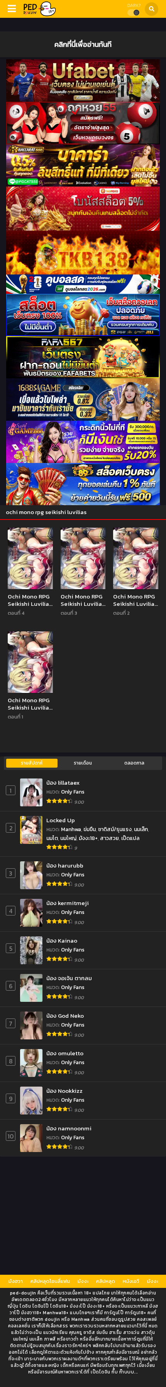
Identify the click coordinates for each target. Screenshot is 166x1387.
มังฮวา (15, 1281)
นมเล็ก (141, 829)
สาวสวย (109, 838)
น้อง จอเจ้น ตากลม (69, 978)
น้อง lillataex (63, 782)
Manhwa (71, 829)
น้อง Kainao (61, 940)
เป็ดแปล (130, 838)
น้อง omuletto (64, 1053)
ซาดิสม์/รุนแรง (115, 829)
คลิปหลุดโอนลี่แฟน (50, 1281)
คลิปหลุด (105, 1281)
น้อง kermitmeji (67, 903)
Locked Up (60, 820)
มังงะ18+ (88, 838)
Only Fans (73, 792)
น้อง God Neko (65, 1016)
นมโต (52, 838)
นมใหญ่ (68, 838)
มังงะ (83, 1281)
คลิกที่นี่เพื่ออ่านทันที (83, 44)
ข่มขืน (89, 829)
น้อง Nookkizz (64, 1091)
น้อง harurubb (64, 865)
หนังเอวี (131, 1281)
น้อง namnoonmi (68, 1128)
